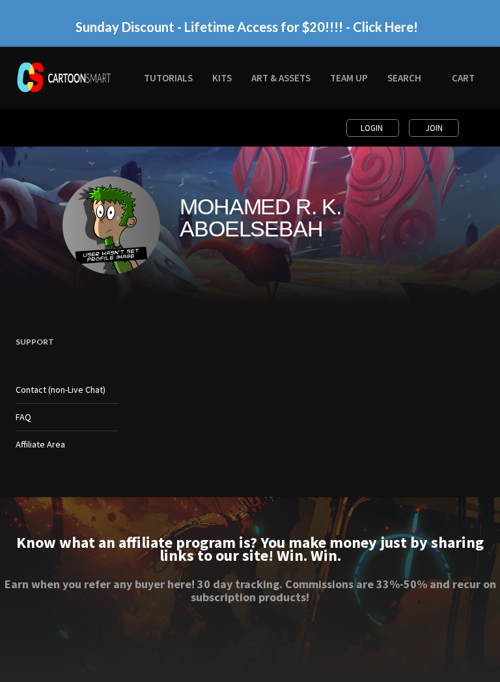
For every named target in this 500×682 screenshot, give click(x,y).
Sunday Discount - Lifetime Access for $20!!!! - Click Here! (247, 27)
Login (373, 128)
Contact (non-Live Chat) (60, 389)
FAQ (23, 417)
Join (434, 128)
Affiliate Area (40, 444)
